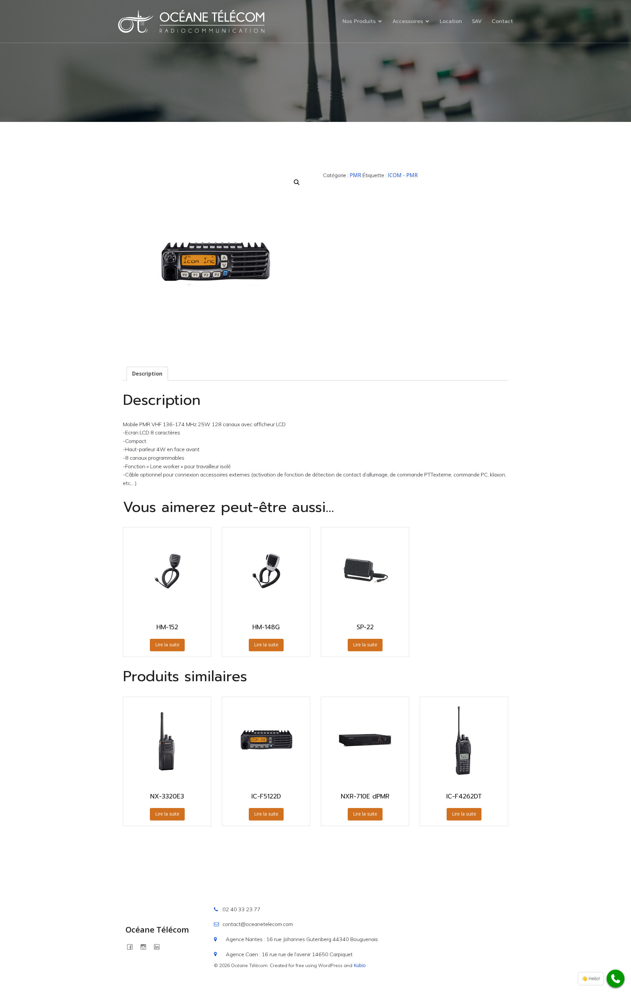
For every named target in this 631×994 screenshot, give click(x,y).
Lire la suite (167, 644)
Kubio (360, 965)
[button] (297, 182)
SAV (477, 21)
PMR (355, 175)
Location (451, 21)
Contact (502, 21)
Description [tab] (147, 373)
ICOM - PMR (403, 175)
